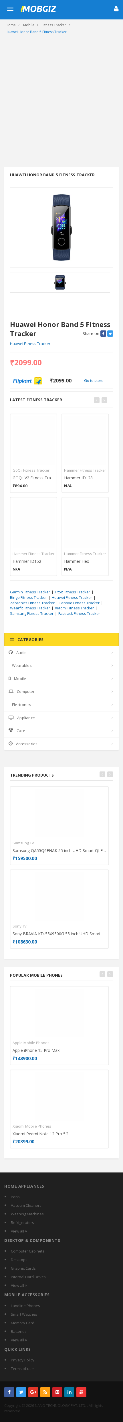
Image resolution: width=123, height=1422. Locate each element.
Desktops (19, 1259)
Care (21, 730)
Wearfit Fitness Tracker (30, 608)
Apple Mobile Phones (31, 1042)
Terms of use (22, 1368)
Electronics (21, 704)
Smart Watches (24, 1314)
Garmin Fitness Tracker (30, 592)
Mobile (28, 25)
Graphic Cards (23, 1268)
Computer (26, 691)
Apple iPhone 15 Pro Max (36, 1050)
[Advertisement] (61, 102)
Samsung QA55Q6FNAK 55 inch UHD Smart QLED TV (59, 850)
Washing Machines (27, 1213)
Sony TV (20, 926)
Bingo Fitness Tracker (28, 597)
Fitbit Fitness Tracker (72, 592)
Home (11, 25)
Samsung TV (23, 842)
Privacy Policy (22, 1360)
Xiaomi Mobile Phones (32, 1126)
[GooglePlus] (33, 1392)
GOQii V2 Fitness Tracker (34, 478)
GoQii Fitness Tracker (31, 470)
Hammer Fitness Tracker (34, 553)
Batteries (19, 1331)
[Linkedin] (69, 1392)
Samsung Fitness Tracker (31, 613)
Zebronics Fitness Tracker (32, 602)
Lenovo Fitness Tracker (79, 602)
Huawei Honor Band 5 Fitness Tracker (36, 31)
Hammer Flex (76, 561)
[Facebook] (9, 1392)
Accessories (26, 743)
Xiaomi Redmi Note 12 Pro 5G (40, 1134)
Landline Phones (25, 1305)
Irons (15, 1196)
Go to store (94, 380)
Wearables (22, 665)
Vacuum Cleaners (26, 1205)
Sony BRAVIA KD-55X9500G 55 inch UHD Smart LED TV (59, 934)
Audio (21, 652)
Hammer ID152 (27, 561)
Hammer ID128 (78, 478)
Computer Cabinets (27, 1251)
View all (18, 1231)
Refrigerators (22, 1222)
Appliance (26, 717)
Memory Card (22, 1322)
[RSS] (45, 1392)
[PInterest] (57, 1392)
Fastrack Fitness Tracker (79, 613)
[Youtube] (81, 1392)
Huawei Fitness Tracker (30, 343)
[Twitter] (21, 1392)
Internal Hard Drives (28, 1276)
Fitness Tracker (54, 25)
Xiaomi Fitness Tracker (74, 608)
